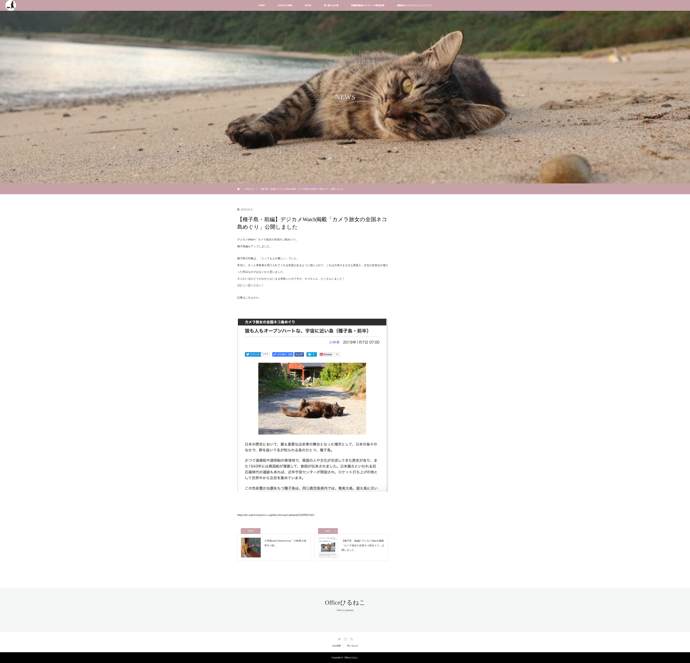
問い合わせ (352, 646)
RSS (351, 638)
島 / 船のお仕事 (331, 5)
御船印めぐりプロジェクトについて (414, 5)
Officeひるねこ (345, 602)
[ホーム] (238, 184)
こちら (249, 297)
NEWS (308, 5)
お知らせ (249, 189)
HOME (262, 5)
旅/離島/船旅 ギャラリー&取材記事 (368, 5)
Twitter (339, 638)
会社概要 (336, 646)
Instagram (345, 638)
